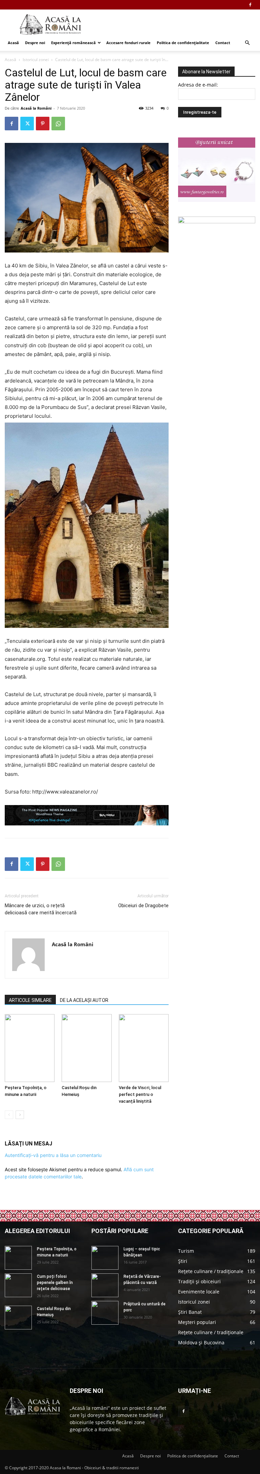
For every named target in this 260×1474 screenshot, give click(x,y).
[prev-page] (9, 1115)
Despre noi (35, 42)
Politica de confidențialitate (183, 42)
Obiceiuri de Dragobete (143, 905)
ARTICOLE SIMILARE (30, 1000)
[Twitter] (27, 123)
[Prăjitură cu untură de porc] (104, 1313)
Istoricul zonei (36, 59)
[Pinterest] (42, 123)
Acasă (13, 42)
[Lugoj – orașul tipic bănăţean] (104, 1258)
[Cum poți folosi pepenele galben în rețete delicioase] (18, 1285)
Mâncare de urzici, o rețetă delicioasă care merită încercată (41, 909)
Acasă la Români (36, 108)
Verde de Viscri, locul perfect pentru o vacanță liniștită (140, 1094)
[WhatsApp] (58, 123)
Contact (222, 42)
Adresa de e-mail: (198, 84)
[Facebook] (250, 5)
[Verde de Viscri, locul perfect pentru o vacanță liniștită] (144, 1048)
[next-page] (20, 1115)
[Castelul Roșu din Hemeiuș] (86, 1048)
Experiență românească (73, 42)
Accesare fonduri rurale (128, 42)
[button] (247, 43)
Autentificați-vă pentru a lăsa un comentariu (53, 1155)
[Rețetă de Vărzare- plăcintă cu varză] (104, 1285)
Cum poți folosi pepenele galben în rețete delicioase (55, 1282)
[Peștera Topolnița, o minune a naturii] (30, 1048)
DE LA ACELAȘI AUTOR (84, 1000)
